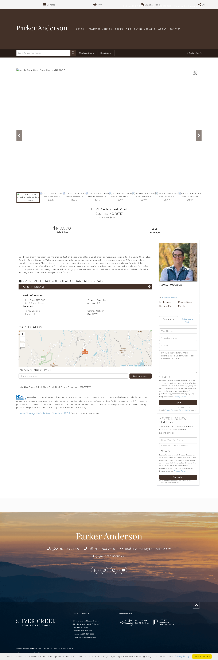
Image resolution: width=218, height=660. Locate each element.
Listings (31, 413)
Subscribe (178, 477)
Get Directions (140, 376)
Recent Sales (185, 302)
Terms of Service (185, 410)
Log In (191, 53)
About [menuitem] (162, 29)
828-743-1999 (69, 549)
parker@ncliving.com (152, 549)
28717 (67, 413)
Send (178, 402)
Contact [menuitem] (175, 29)
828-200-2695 (169, 297)
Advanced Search (87, 53)
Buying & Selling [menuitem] (144, 29)
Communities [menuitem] (123, 29)
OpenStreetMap (135, 366)
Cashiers (57, 413)
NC (39, 413)
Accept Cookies (202, 656)
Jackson (47, 413)
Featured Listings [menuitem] (100, 29)
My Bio (181, 306)
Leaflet (123, 366)
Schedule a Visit (187, 321)
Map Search (106, 53)
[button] (73, 53)
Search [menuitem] (81, 29)
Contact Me (165, 306)
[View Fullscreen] (22, 345)
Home (22, 413)
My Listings (165, 302)
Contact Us (168, 319)
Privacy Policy (180, 396)
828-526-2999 (88, 634)
